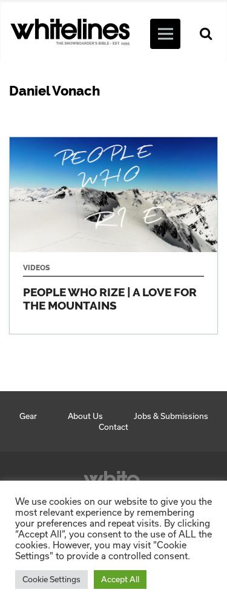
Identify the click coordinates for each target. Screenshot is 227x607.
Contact (113, 427)
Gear (28, 416)
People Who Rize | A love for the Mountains (113, 235)
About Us (85, 416)
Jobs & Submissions (171, 416)
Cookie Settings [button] (51, 579)
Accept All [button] (120, 579)
